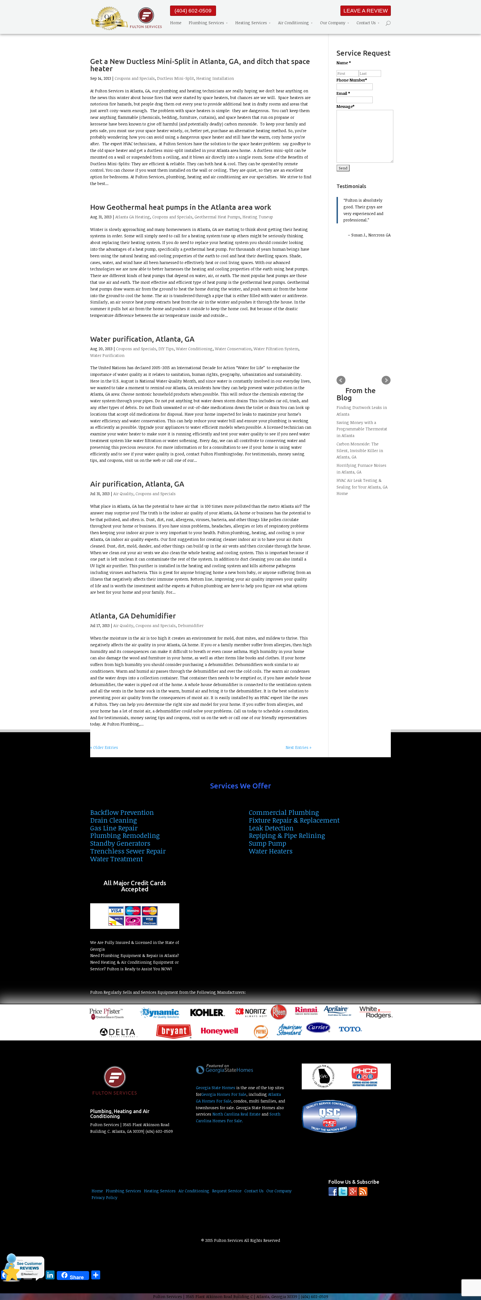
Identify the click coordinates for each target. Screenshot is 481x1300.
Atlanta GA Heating (132, 216)
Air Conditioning (293, 22)
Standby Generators (120, 843)
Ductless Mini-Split (175, 78)
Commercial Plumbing (284, 812)
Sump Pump (267, 843)
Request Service (227, 1190)
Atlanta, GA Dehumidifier (133, 616)
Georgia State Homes (215, 1087)
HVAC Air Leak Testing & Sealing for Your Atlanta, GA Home (362, 487)
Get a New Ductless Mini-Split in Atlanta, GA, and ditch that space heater (200, 65)
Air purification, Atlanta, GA (137, 484)
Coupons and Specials (135, 78)
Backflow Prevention (122, 812)
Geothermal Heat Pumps (217, 216)
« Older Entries (104, 747)
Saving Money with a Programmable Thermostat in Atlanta (362, 429)
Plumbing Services (206, 22)
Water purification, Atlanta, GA (142, 339)
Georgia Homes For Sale (223, 1094)
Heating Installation (215, 78)
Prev (341, 380)
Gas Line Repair (114, 827)
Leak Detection (271, 827)
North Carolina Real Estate (236, 1114)
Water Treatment (116, 858)
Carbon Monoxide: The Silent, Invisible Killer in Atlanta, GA (360, 450)
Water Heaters (271, 850)
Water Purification (107, 355)
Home (175, 22)
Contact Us (366, 22)
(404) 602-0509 (193, 11)
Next (386, 380)
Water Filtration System (276, 348)
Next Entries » (298, 747)
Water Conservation (233, 348)
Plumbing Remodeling (125, 835)
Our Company (332, 22)
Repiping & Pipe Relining (287, 835)
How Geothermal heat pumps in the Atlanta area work (180, 207)
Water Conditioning (194, 348)
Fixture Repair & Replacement (294, 820)
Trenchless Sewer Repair (128, 850)
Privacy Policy (104, 1197)
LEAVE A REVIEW (365, 11)
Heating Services (251, 22)
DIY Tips (166, 348)
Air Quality (123, 493)
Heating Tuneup (257, 216)
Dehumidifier (190, 625)
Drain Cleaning (113, 820)
